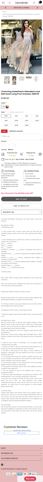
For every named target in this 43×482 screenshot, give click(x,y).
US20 (26, 125)
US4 (26, 116)
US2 (16, 116)
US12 (26, 120)
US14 (37, 120)
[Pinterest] (2, 464)
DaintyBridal (21, 2)
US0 (6, 116)
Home (4, 12)
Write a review (21, 433)
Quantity (3, 141)
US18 (16, 125)
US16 (6, 125)
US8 (6, 120)
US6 (37, 116)
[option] (21, 46)
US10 (16, 120)
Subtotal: (4, 149)
